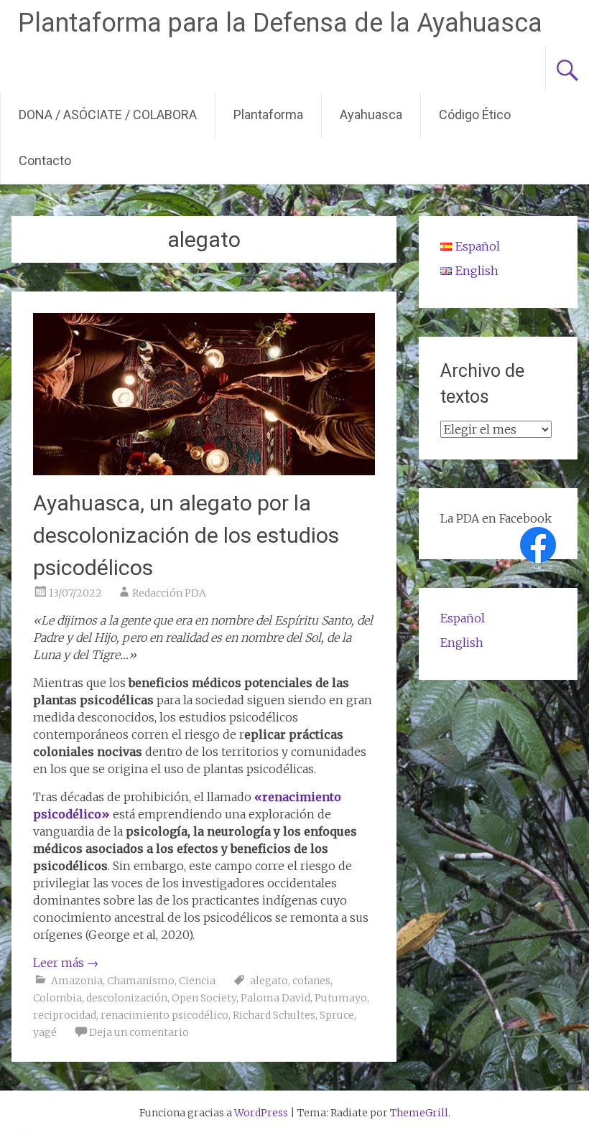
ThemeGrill (419, 1112)
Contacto (45, 160)
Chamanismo (141, 980)
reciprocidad (64, 1015)
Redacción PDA (169, 593)
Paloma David (275, 997)
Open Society (204, 997)
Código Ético (475, 114)
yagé (45, 1032)
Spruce (337, 1015)
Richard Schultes (274, 1015)
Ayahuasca (371, 114)
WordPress (261, 1112)
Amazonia (77, 980)
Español (462, 618)
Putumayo (341, 997)
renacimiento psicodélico (164, 1015)
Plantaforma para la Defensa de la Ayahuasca (280, 23)
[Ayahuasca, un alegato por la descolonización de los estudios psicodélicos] (203, 471)
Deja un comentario (139, 1032)
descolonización (126, 997)
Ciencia (197, 980)
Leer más (65, 963)
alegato (269, 980)
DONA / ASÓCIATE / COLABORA (108, 114)
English (461, 642)
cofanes (311, 980)
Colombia (57, 997)
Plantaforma (268, 114)
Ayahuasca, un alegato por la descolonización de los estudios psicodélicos (186, 535)
